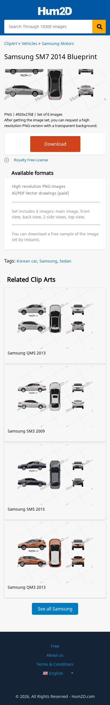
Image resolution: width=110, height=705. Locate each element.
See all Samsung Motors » (55, 610)
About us (55, 655)
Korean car (27, 261)
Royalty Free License (31, 159)
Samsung (48, 261)
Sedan (65, 261)
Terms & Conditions (55, 664)
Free (55, 646)
